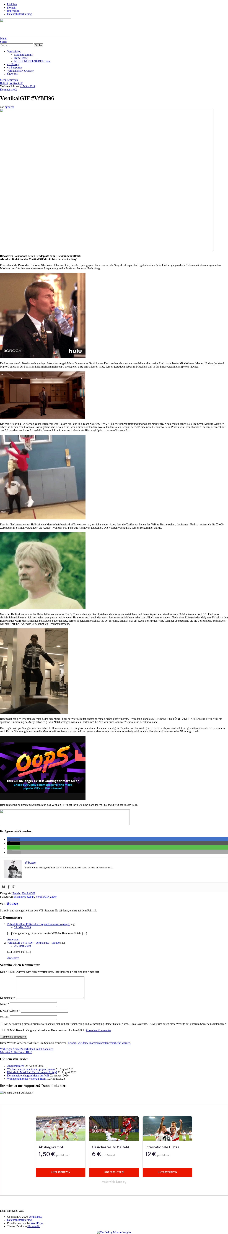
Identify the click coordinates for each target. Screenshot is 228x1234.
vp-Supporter (14, 67)
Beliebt (4, 83)
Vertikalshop (14, 51)
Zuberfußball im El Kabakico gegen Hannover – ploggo (38, 924)
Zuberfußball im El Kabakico (26, 1049)
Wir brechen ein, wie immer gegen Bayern (31, 1069)
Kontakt (11, 7)
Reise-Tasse (21, 57)
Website (4, 1017)
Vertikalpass (35, 1216)
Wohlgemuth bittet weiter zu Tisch (26, 1078)
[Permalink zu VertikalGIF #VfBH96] (107, 249)
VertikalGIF (16, 83)
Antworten (13, 939)
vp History (13, 64)
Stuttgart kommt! (23, 54)
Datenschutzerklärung (19, 13)
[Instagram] (13, 887)
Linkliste (12, 4)
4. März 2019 (27, 86)
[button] (13, 839)
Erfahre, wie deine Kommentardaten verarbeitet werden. (99, 1042)
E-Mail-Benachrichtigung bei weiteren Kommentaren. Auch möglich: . (59, 1030)
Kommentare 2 (8, 89)
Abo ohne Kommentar (98, 1030)
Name (4, 1004)
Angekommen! (15, 1065)
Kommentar (7, 997)
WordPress (37, 1223)
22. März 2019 (22, 927)
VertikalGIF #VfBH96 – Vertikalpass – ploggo (33, 942)
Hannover (19, 896)
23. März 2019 (22, 945)
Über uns (12, 73)
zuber (53, 896)
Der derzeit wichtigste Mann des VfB (28, 1075)
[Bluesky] (3, 887)
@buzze (9, 106)
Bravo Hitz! (16, 1052)
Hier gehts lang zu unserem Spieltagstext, (23, 804)
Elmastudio (33, 1226)
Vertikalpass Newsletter (20, 70)
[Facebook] (8, 887)
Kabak (30, 896)
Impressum (13, 10)
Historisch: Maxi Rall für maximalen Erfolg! (32, 1072)
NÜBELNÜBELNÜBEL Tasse (32, 61)
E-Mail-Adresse (10, 1010)
